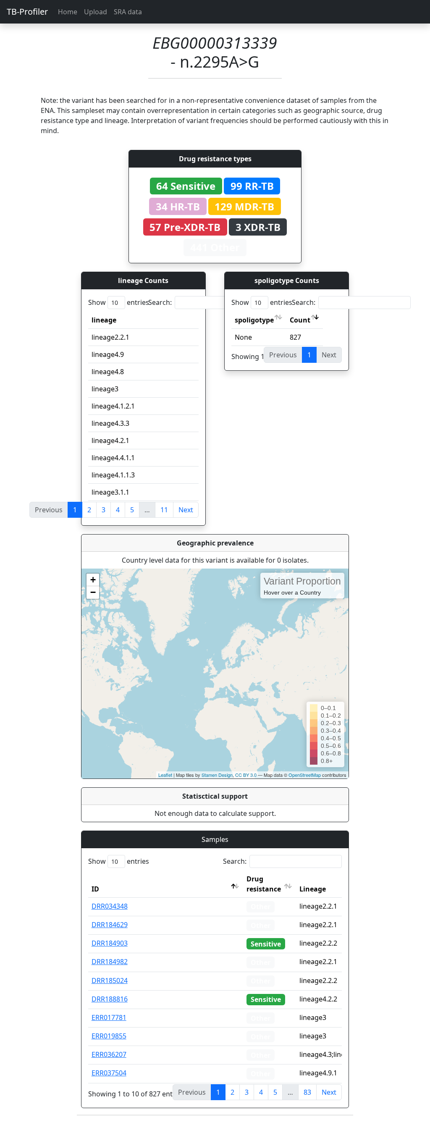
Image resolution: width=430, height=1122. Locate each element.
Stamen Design (217, 774)
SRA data (128, 11)
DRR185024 (110, 980)
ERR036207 (109, 1054)
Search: (160, 302)
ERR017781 (109, 1017)
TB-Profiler (27, 11)
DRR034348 (110, 906)
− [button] (93, 592)
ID (95, 889)
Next (185, 509)
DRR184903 (110, 943)
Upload (95, 11)
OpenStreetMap (304, 774)
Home (67, 11)
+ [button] (93, 579)
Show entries (118, 302)
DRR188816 (110, 999)
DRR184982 (110, 961)
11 (164, 509)
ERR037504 (109, 1072)
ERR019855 (109, 1036)
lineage (104, 320)
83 (307, 1092)
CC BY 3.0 (246, 774)
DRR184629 (110, 924)
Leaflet (165, 774)
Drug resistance (263, 884)
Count (300, 320)
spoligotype (254, 320)
